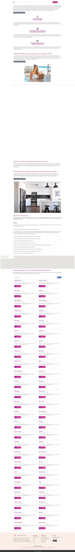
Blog (45, 2)
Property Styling (43, 540)
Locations (32, 2)
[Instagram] (60, 2)
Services (37, 2)
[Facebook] (59, 2)
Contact (48, 2)
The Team (42, 2)
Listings (28, 2)
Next (22, 530)
